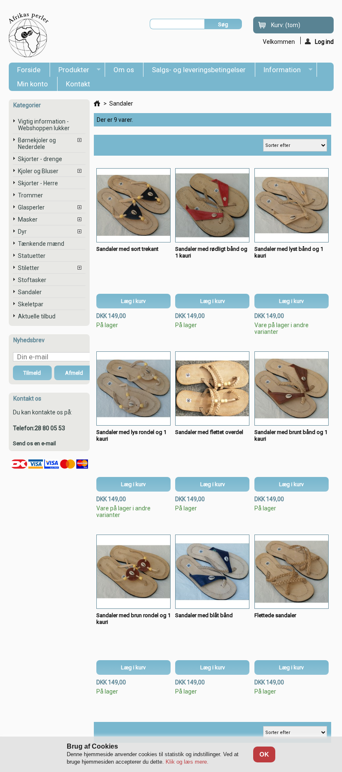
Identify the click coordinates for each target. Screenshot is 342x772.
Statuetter (31, 255)
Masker (28, 219)
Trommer (30, 195)
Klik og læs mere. (187, 762)
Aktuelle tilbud (36, 316)
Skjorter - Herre (38, 183)
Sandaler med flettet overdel (209, 432)
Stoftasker (32, 280)
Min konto (32, 84)
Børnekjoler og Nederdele (37, 143)
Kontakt (78, 84)
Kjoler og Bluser (38, 171)
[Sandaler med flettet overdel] (212, 388)
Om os (123, 70)
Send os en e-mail (34, 443)
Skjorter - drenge (40, 159)
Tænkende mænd (41, 243)
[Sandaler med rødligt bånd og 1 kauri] (212, 205)
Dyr (22, 231)
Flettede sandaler (275, 615)
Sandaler (30, 292)
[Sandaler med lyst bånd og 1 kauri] (291, 205)
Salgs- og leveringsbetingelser (199, 70)
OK (264, 754)
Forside (28, 70)
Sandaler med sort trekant (127, 249)
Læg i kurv (133, 301)
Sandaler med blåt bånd (204, 615)
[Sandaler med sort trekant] (133, 205)
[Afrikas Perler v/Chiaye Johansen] (29, 35)
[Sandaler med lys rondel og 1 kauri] (133, 388)
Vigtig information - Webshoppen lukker (44, 124)
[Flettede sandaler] (291, 572)
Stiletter (28, 268)
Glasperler (31, 207)
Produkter (69, 71)
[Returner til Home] (97, 103)
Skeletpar (30, 304)
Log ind (324, 41)
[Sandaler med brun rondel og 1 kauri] (133, 572)
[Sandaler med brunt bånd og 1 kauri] (291, 388)
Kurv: (285, 25)
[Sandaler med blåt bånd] (212, 572)
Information (278, 71)
